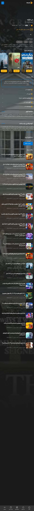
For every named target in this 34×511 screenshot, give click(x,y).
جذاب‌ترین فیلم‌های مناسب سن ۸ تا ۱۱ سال (15, 273)
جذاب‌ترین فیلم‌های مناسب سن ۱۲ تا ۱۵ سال (15, 264)
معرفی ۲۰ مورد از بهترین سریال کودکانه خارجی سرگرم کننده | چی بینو (13, 205)
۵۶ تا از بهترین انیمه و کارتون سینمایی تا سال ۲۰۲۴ (14, 184)
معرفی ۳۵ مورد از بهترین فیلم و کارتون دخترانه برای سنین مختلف (13, 224)
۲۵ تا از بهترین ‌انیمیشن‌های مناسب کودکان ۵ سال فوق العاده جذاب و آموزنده (14, 175)
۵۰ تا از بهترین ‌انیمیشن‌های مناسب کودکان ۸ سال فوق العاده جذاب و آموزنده (14, 165)
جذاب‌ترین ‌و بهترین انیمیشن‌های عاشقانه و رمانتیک (13, 313)
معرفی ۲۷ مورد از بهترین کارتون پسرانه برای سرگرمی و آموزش (13, 215)
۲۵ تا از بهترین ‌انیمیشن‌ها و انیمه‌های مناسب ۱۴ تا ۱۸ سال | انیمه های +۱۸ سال (13, 155)
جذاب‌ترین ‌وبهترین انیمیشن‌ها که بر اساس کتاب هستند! (14, 324)
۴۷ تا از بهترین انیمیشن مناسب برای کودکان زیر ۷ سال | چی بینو (14, 244)
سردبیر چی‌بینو (22, 159)
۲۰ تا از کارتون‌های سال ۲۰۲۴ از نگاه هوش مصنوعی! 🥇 (13, 294)
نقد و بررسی (15, 159)
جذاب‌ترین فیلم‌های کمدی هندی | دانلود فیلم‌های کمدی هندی (14, 334)
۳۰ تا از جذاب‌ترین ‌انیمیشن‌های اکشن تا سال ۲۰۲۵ (14, 254)
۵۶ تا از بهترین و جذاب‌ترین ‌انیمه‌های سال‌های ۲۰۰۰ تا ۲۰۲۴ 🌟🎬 (13, 304)
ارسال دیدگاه (28, 143)
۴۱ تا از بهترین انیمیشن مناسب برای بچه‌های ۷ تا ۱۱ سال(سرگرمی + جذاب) (14, 234)
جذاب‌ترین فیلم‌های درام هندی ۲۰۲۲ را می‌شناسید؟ (13, 343)
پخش (28, 71)
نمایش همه (3, 50)
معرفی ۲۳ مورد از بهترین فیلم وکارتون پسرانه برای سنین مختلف (14, 195)
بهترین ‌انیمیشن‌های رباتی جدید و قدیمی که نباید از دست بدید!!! (14, 284)
